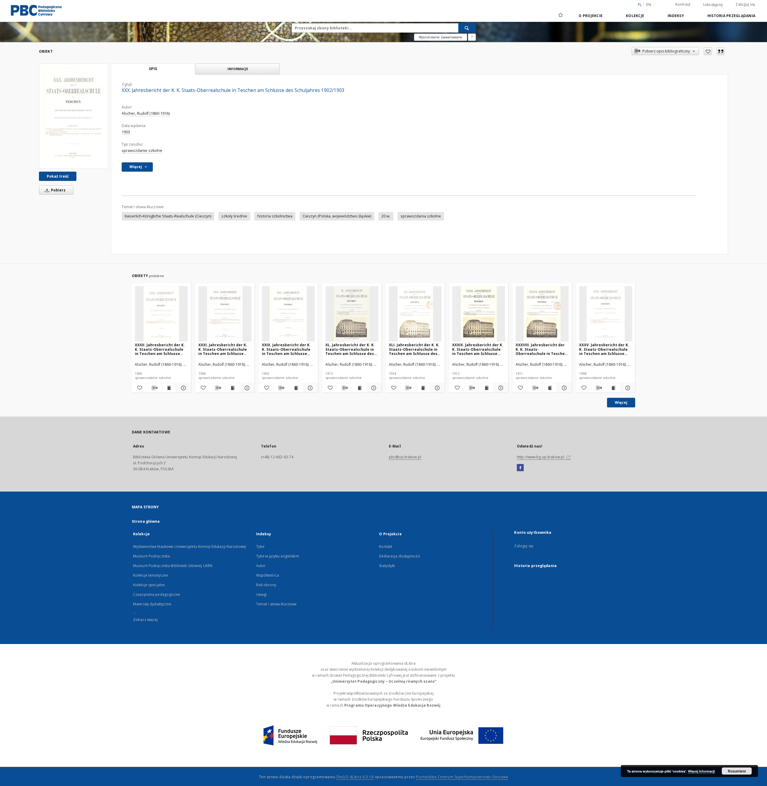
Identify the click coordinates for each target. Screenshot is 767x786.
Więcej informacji (701, 771)
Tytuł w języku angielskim (277, 556)
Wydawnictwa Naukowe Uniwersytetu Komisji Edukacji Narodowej (189, 546)
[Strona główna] (560, 15)
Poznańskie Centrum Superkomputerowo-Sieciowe (462, 776)
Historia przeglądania (731, 15)
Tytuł (260, 546)
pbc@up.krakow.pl (405, 456)
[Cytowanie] (720, 51)
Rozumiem (737, 771)
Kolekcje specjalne (149, 584)
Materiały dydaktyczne (152, 604)
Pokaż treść (58, 176)
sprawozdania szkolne (421, 216)
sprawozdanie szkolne (142, 150)
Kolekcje (635, 15)
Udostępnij (713, 4)
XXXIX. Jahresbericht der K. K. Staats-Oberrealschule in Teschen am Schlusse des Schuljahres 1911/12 (477, 349)
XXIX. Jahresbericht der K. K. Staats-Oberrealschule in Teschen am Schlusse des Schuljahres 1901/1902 (286, 349)
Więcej (621, 402)
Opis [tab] (153, 69)
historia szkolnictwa (274, 216)
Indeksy (676, 15)
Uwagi (261, 594)
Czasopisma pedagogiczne (156, 594)
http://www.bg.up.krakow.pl (541, 456)
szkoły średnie (234, 216)
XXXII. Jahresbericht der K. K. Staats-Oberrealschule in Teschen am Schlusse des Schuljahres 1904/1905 (160, 349)
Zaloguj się (745, 4)
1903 (126, 131)
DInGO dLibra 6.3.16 (355, 776)
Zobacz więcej (145, 619)
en (648, 5)
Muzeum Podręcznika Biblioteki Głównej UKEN (172, 565)
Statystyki (387, 565)
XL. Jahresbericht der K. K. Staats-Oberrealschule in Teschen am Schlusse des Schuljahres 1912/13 (350, 349)
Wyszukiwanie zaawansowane (440, 37)
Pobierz (58, 190)
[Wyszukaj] (467, 28)
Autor (261, 565)
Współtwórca (267, 575)
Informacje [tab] (237, 68)
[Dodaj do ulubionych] (708, 51)
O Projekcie (591, 15)
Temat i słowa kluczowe (276, 604)
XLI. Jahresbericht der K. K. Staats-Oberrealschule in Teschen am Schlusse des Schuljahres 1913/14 (414, 349)
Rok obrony (266, 584)
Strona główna (146, 521)
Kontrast (682, 4)
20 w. (385, 216)
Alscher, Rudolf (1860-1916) (146, 113)
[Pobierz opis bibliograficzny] (154, 388)
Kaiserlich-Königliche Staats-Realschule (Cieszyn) (168, 216)
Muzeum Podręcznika (151, 556)
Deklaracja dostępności (399, 556)
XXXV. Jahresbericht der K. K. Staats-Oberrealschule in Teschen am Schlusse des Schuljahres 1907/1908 (604, 349)
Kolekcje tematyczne (150, 575)
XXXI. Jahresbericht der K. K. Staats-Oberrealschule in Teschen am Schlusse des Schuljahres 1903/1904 (223, 349)
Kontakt (385, 546)
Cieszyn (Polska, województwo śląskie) (337, 216)
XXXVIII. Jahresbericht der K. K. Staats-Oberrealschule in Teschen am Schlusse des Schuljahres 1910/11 (541, 349)
